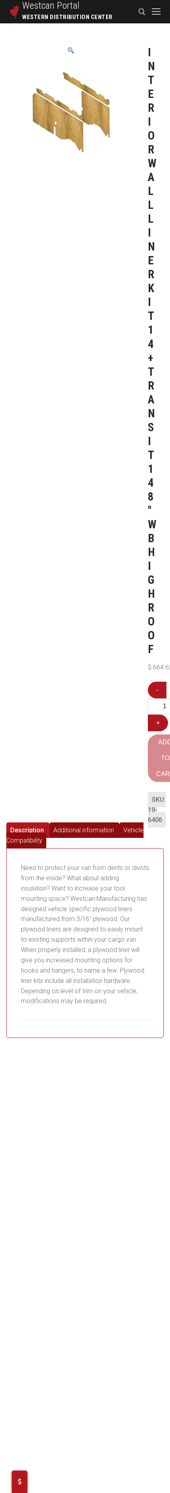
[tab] (27, 830)
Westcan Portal (51, 5)
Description (27, 830)
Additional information (83, 830)
